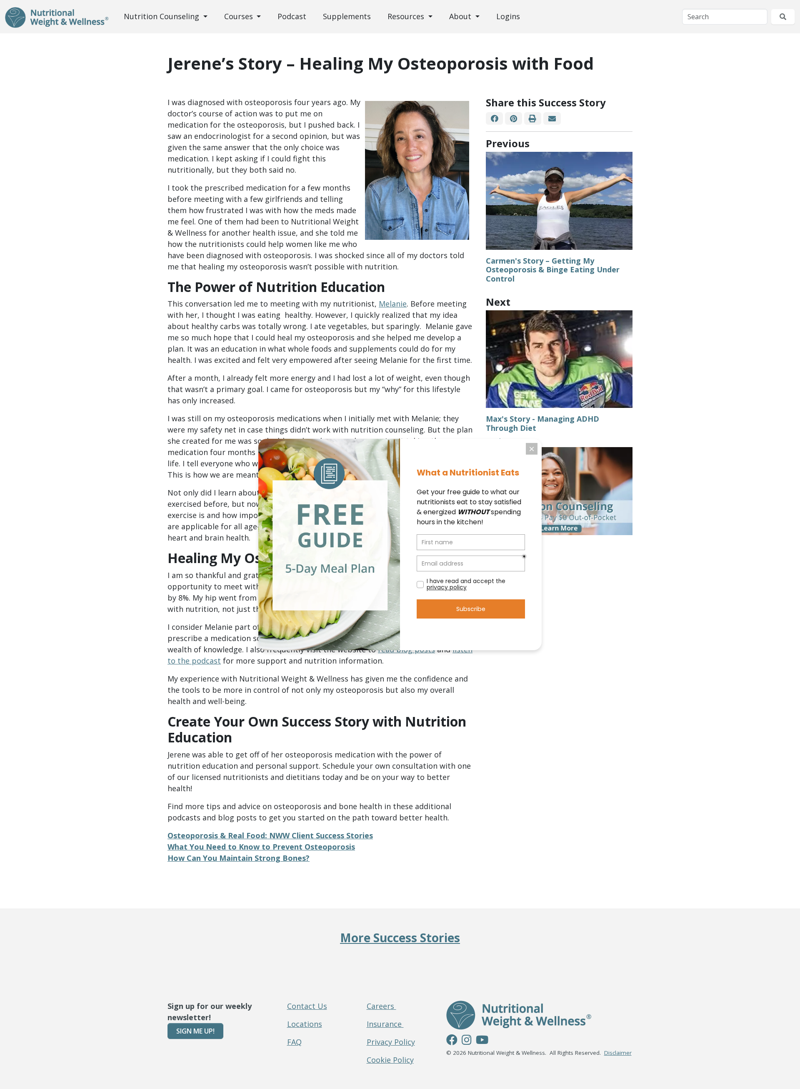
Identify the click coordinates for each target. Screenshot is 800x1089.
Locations (304, 1024)
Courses (239, 16)
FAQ (294, 1042)
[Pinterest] (513, 118)
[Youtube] (482, 1041)
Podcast (292, 16)
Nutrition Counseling (162, 16)
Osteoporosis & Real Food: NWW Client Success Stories (270, 835)
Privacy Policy (391, 1042)
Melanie (393, 304)
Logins (508, 16)
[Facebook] (494, 118)
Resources (407, 16)
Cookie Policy (390, 1060)
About (461, 16)
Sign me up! (195, 1031)
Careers (381, 1006)
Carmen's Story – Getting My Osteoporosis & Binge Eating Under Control (553, 270)
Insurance (385, 1024)
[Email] (551, 118)
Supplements (347, 16)
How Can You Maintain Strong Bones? (239, 858)
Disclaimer (618, 1052)
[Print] (532, 118)
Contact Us (307, 1006)
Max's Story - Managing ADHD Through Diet (542, 423)
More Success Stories (400, 938)
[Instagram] (467, 1041)
